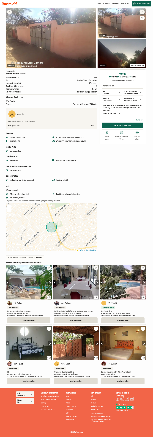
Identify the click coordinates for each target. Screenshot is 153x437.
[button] (9, 206)
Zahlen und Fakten (72, 416)
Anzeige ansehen (29, 320)
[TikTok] (127, 399)
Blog (67, 396)
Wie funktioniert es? (97, 406)
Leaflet (80, 250)
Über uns (93, 403)
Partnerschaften (71, 406)
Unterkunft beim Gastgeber (50, 396)
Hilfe (92, 396)
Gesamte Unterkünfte (48, 409)
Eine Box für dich (106, 311)
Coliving (43, 403)
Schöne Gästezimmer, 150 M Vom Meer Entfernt (116, 372)
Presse (68, 403)
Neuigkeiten (70, 419)
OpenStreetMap (91, 250)
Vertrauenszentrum (97, 413)
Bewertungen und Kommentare (101, 416)
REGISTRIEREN (125, 3)
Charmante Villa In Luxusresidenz (64, 372)
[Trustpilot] (125, 410)
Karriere (68, 399)
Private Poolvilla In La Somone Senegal (19, 311)
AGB (67, 413)
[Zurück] (9, 15)
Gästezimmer (45, 406)
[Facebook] (117, 399)
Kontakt (93, 399)
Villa (8, 372)
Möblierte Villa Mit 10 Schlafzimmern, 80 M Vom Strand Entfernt (73, 311)
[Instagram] (122, 399)
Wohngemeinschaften (48, 399)
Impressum (69, 409)
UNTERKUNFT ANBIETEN (143, 3)
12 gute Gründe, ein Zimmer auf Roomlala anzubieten (101, 421)
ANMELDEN (115, 3)
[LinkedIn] (132, 399)
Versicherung (95, 409)
